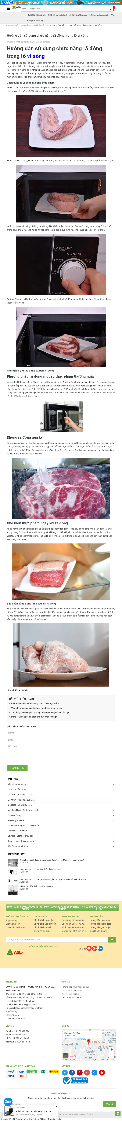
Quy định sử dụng (42, 931)
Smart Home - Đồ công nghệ (21, 841)
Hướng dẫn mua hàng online (75, 987)
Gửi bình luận (18, 768)
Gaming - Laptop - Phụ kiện (20, 836)
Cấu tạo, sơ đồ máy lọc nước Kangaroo (36, 886)
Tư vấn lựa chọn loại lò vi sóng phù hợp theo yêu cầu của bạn (40, 712)
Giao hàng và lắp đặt (72, 997)
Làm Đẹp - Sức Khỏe (17, 830)
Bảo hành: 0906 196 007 (73, 924)
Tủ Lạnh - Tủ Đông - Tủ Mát (20, 794)
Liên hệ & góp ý (13, 924)
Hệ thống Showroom (79, 15)
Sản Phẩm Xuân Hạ (17, 784)
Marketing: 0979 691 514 (74, 931)
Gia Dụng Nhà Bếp (16, 820)
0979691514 (65, 906)
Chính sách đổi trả (42, 927)
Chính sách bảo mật (43, 920)
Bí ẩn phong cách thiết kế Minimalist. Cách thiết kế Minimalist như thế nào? (51, 860)
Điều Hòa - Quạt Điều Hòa (20, 805)
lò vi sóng (33, 56)
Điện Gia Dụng (14, 815)
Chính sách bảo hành (59, 15)
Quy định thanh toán (16, 927)
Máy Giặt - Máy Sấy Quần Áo (21, 800)
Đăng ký (109, 1104)
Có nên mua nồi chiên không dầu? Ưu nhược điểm (35, 703)
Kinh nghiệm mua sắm (101, 15)
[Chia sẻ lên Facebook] (16, 690)
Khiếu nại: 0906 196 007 (73, 927)
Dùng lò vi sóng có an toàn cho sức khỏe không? (34, 717)
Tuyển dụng (11, 920)
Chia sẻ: (11, 690)
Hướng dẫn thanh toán (101, 924)
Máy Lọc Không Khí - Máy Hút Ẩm (24, 825)
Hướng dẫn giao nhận (100, 927)
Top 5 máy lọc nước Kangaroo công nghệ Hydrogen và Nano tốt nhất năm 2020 (52, 879)
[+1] (26, 690)
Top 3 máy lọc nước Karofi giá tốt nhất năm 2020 (40, 869)
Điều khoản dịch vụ (99, 931)
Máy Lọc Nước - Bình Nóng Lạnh (23, 810)
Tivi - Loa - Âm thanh (17, 789)
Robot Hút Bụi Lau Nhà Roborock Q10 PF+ (36, 1111)
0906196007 (27, 906)
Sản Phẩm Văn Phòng (18, 846)
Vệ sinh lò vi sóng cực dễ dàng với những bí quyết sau (36, 708)
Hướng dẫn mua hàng (100, 920)
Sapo (91, 1114)
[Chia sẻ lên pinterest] (23, 690)
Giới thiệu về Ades (39, 15)
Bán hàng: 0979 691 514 (73, 920)
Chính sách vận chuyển (45, 924)
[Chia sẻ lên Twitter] (20, 690)
